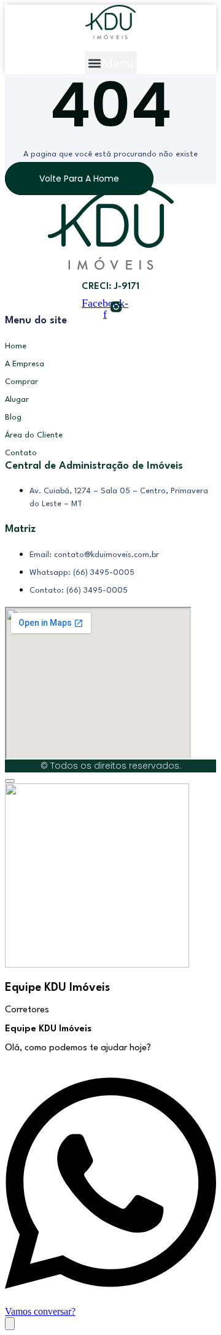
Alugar (17, 400)
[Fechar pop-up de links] (10, 781)
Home (15, 346)
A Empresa (24, 364)
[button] (111, 63)
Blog (13, 417)
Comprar (21, 382)
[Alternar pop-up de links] (10, 1323)
